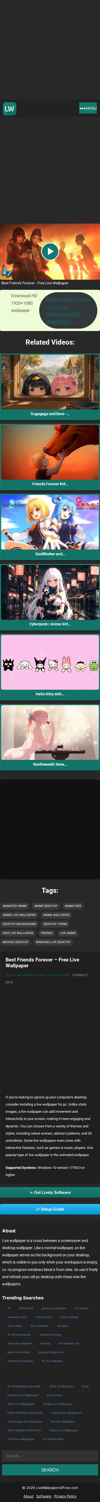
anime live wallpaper (19, 915)
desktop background (19, 924)
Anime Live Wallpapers (53, 975)
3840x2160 (26, 1308)
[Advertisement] (50, 50)
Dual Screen (54, 1395)
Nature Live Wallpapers (63, 1430)
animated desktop (50, 1334)
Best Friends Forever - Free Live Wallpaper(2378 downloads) (68, 310)
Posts (85, 1386)
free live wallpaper (18, 933)
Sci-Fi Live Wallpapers (20, 1438)
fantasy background (50, 1351)
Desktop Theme (55, 924)
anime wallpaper (56, 915)
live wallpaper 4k (69, 1343)
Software (43, 1496)
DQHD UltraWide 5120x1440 (24, 1412)
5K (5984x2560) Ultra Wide (24, 1386)
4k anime (62, 1325)
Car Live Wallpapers (62, 1421)
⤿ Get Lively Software (50, 1192)
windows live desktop (53, 942)
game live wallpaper (54, 1308)
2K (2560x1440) (53, 1438)
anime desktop (45, 906)
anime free (73, 906)
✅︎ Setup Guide (50, 1209)
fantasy (45, 1343)
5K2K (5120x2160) (61, 1386)
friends (47, 933)
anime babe (14, 1325)
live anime (68, 933)
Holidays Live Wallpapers (22, 1395)
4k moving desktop (18, 1334)
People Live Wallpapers (57, 1403)
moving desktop (15, 942)
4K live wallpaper (51, 1360)
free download (39, 1325)
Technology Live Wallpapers (24, 1421)
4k (8, 1308)
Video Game (43, 1316)
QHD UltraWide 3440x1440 (24, 1430)
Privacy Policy (65, 1496)
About (28, 1496)
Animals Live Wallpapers (66, 1412)
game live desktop (18, 1351)
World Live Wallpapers (20, 1403)
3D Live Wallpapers (19, 975)
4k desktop (82, 1308)
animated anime (15, 906)
